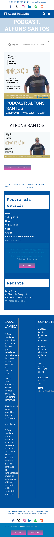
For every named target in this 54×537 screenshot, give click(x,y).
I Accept (27, 265)
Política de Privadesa (27, 259)
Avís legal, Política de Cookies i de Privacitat (31, 514)
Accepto (18, 532)
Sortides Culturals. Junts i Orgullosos (35, 185)
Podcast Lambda (13, 240)
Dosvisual (11, 514)
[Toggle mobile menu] (49, 13)
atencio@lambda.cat (39, 2)
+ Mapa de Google (16, 300)
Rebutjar (35, 532)
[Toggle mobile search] (44, 13)
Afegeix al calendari (17, 167)
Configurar (44, 526)
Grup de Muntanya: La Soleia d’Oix (15, 185)
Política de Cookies (33, 526)
